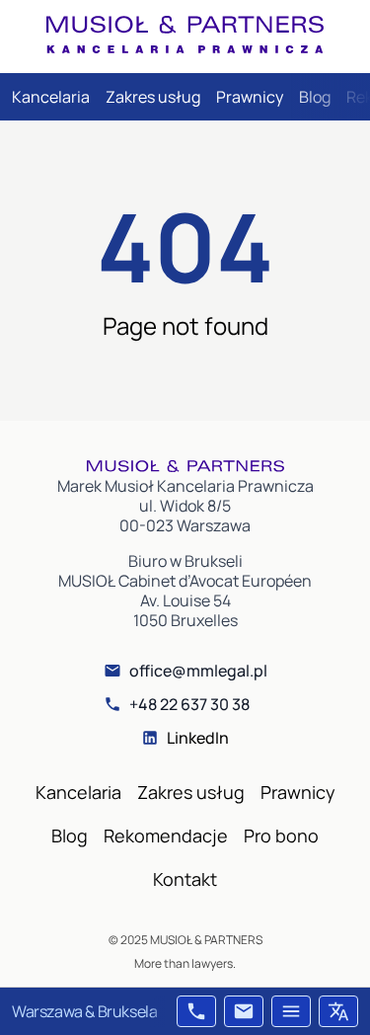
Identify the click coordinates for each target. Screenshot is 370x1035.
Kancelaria (51, 97)
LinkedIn (198, 738)
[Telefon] (196, 1011)
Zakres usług (153, 97)
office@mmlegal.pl (198, 670)
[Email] (243, 1011)
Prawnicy (249, 97)
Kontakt (185, 879)
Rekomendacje (166, 835)
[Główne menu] (291, 1011)
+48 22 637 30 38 (189, 704)
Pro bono (281, 835)
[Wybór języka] (338, 1011)
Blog (315, 97)
